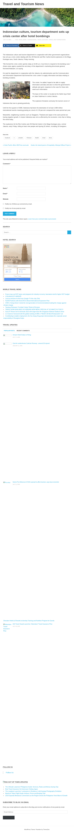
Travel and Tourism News (23, 4)
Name (5, 188)
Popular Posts (9, 330)
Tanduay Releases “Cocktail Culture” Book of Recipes (22, 307)
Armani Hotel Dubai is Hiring (22, 335)
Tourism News (32, 39)
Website (5, 199)
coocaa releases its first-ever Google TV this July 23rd (22, 298)
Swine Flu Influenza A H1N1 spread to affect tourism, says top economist (36, 482)
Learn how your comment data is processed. (42, 219)
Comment (6, 163)
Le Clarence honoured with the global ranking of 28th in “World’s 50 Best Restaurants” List (34, 314)
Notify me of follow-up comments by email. (18, 204)
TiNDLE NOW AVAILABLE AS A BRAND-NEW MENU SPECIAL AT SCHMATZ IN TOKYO (34, 309)
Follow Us (8, 767)
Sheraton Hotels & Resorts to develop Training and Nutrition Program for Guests (28, 620)
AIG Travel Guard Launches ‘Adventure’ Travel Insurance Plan (32, 624)
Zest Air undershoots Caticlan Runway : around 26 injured (31, 343)
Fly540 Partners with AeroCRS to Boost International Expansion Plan (27, 301)
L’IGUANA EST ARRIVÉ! (13, 296)
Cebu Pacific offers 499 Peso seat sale (16, 145)
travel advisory (42, 39)
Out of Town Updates (18, 782)
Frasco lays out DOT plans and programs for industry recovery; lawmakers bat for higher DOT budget (37, 294)
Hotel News (23, 39)
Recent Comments (23, 330)
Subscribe (8, 817)
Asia (16, 39)
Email (5, 193)
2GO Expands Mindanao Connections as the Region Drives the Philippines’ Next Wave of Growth (36, 795)
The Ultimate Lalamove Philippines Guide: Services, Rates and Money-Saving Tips (31, 787)
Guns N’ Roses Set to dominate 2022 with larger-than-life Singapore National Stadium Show (34, 311)
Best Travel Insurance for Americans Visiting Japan (21, 789)
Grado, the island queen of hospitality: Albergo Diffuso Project (50, 145)
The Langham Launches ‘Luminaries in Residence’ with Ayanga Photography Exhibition (33, 791)
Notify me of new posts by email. (15, 208)
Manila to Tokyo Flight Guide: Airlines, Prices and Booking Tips (25, 793)
